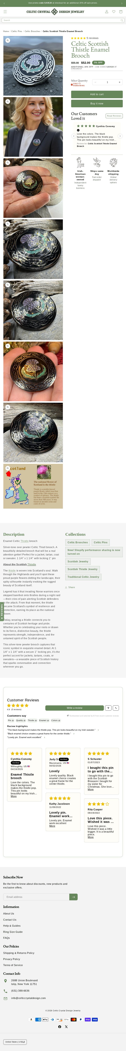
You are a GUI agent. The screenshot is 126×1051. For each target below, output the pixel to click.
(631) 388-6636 (20, 990)
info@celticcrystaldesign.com (28, 998)
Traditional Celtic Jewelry (83, 577)
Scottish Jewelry (78, 561)
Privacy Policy (11, 959)
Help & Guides (11, 925)
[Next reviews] (120, 136)
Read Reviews (114, 116)
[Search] (122, 20)
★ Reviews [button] (2, 611)
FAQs (6, 938)
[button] (5, 11)
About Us (8, 913)
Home (6, 31)
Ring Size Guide (13, 932)
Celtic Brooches (32, 31)
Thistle (25, 541)
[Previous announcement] (4, 3)
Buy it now (97, 103)
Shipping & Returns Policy (18, 953)
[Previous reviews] (74, 136)
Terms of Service (13, 965)
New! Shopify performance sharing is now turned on (94, 552)
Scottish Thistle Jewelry (83, 569)
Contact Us (9, 919)
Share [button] (71, 587)
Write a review (74, 708)
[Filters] (108, 708)
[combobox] (63, 20)
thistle (12, 570)
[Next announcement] (121, 3)
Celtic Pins (16, 31)
